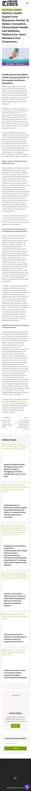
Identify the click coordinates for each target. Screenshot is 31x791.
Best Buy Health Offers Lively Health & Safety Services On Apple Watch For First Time (23, 423)
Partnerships (17, 9)
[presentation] (15, 452)
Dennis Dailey (6, 45)
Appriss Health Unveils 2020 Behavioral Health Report (7, 422)
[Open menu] (27, 3)
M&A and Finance (7, 9)
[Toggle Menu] (15, 778)
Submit (15, 748)
